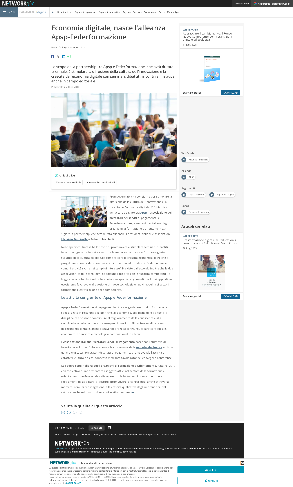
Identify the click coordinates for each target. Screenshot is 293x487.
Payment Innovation (109, 12)
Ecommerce (150, 12)
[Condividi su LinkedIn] (63, 56)
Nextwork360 (61, 448)
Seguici (94, 427)
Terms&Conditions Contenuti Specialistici (139, 434)
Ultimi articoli (64, 12)
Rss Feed (85, 434)
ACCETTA (210, 470)
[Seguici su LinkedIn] (109, 428)
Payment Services (132, 12)
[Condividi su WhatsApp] (69, 56)
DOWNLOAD (230, 92)
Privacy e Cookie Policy (104, 434)
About (58, 434)
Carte (162, 12)
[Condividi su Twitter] (58, 56)
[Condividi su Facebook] (52, 56)
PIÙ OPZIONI (211, 481)
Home (54, 47)
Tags (75, 434)
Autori (67, 434)
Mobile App (173, 12)
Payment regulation (85, 12)
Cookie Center (169, 434)
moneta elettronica (149, 347)
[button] (9, 12)
